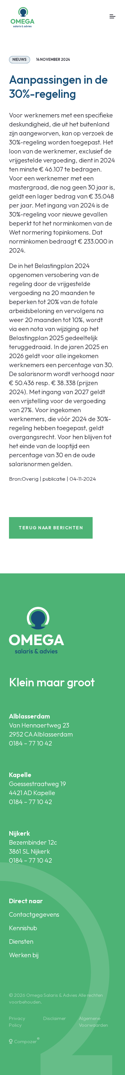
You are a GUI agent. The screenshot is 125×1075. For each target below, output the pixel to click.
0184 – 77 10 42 (30, 743)
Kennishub (23, 928)
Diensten (21, 941)
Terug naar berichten (51, 528)
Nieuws (20, 59)
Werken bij (23, 955)
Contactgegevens (34, 914)
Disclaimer (54, 1018)
